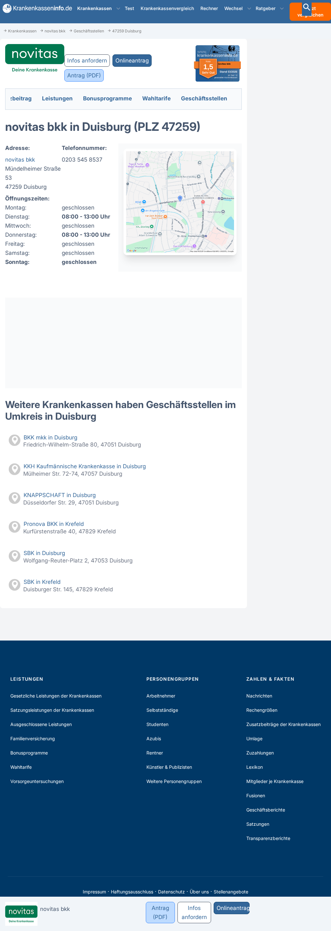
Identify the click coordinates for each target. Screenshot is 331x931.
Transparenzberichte (268, 838)
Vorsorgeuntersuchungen (37, 781)
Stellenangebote (231, 891)
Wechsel (233, 8)
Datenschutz (171, 891)
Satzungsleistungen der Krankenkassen (52, 710)
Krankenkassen (94, 8)
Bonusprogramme (29, 752)
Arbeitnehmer (160, 695)
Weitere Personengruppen (174, 781)
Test (129, 8)
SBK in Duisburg (44, 553)
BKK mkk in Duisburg (50, 437)
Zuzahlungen (260, 752)
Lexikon (254, 767)
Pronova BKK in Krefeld (54, 523)
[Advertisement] (123, 343)
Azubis (153, 738)
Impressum (94, 891)
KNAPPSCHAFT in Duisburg (60, 495)
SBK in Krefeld (42, 581)
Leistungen (26, 679)
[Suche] (307, 8)
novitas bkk (20, 159)
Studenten (157, 724)
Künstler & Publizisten (169, 767)
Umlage (254, 738)
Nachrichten (259, 695)
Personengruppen (172, 679)
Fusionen (255, 795)
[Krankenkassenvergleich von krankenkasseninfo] (34, 8)
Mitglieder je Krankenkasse (275, 781)
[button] (118, 8)
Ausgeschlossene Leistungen (41, 724)
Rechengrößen (261, 710)
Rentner (154, 752)
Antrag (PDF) (84, 75)
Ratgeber (265, 8)
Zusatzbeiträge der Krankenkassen (283, 724)
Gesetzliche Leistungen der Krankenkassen (55, 695)
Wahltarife (21, 767)
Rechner (209, 8)
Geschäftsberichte (265, 809)
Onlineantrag (132, 60)
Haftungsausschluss (132, 891)
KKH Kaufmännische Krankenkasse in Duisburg (85, 466)
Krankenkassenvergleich (167, 8)
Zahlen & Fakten (270, 679)
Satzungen (257, 824)
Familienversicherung (32, 738)
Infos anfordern (87, 60)
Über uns (199, 891)
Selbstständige (162, 710)
